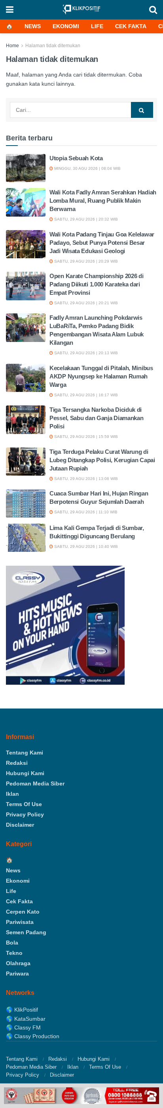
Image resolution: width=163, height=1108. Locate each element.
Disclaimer (20, 825)
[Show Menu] (9, 9)
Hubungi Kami (25, 773)
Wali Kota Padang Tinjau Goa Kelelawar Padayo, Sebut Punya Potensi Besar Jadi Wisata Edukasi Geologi (101, 242)
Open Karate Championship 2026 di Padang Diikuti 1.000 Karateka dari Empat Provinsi (96, 284)
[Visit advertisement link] (81, 1095)
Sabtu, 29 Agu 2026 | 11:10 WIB (85, 512)
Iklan (12, 794)
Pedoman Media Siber (35, 783)
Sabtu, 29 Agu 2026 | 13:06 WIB (85, 478)
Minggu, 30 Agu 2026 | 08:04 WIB (87, 168)
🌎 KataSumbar (25, 1019)
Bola (12, 942)
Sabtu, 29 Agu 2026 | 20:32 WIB (85, 219)
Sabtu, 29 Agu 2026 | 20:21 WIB (85, 303)
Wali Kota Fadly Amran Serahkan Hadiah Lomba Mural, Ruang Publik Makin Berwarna (102, 200)
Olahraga (18, 963)
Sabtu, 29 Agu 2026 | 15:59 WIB (85, 436)
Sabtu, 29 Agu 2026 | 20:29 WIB (85, 261)
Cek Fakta (130, 26)
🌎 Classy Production (32, 1036)
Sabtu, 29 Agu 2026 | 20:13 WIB (85, 353)
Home (12, 45)
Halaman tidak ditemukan (52, 45)
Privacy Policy (25, 814)
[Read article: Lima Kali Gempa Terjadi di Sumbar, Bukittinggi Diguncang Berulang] (25, 538)
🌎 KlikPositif (22, 1009)
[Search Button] (153, 9)
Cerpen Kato (23, 911)
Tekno (14, 953)
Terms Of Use (24, 804)
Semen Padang (26, 932)
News (33, 26)
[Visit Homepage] (81, 9)
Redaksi (17, 763)
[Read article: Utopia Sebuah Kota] (25, 168)
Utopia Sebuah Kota (76, 158)
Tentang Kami (24, 752)
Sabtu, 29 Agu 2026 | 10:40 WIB (85, 546)
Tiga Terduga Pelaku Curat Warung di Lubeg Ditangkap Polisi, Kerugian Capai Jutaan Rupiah (102, 460)
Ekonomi (66, 26)
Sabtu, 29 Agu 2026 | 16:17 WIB (85, 395)
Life (97, 26)
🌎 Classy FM (23, 1027)
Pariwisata (20, 922)
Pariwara (17, 973)
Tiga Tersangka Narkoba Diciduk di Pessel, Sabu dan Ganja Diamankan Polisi (96, 418)
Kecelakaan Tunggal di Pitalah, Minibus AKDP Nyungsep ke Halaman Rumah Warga (101, 376)
